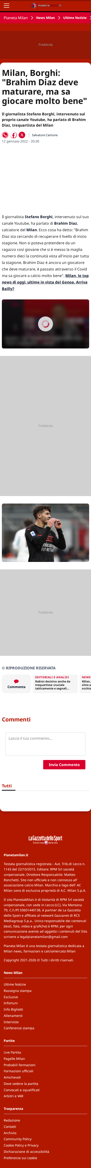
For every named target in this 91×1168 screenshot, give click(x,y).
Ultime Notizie (75, 17)
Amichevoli (12, 1077)
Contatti (10, 1126)
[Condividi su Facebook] (13, 135)
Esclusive (11, 997)
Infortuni (11, 1003)
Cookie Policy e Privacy (21, 1145)
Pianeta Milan (16, 17)
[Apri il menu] (6, 5)
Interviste (11, 1022)
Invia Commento (64, 764)
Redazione (12, 1120)
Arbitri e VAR (13, 1096)
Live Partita (12, 1052)
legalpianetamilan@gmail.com (44, 936)
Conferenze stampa (19, 1028)
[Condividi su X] (22, 135)
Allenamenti (13, 1015)
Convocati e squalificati (22, 1090)
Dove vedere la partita (21, 1083)
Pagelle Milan (14, 1058)
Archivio (10, 1133)
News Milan (45, 17)
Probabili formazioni (19, 1065)
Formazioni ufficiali (18, 1071)
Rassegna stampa (18, 990)
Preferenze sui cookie (20, 1158)
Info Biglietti (13, 1009)
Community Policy (18, 1139)
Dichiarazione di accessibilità (26, 1151)
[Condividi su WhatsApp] (5, 135)
